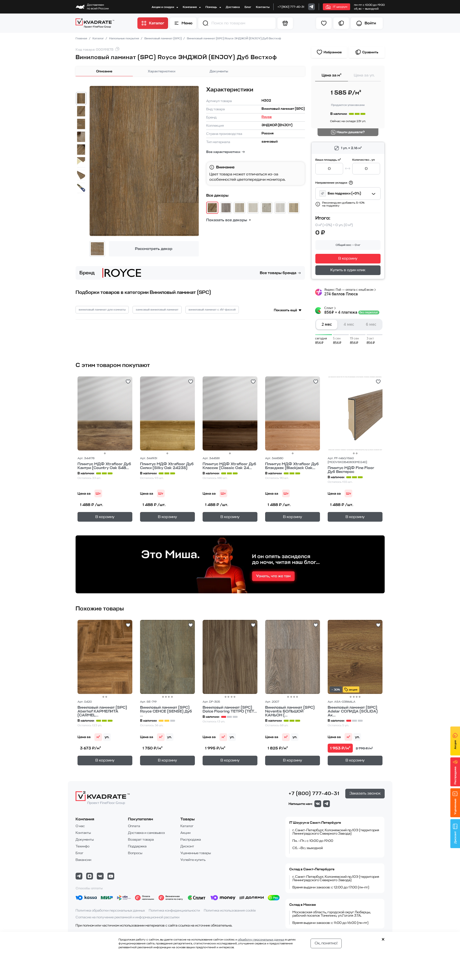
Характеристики (161, 71)
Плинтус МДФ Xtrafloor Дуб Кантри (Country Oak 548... (104, 466)
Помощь (211, 7)
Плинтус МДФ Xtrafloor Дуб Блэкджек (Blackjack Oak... (292, 466)
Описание (104, 71)
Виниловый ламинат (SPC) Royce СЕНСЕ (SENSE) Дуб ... (166, 711)
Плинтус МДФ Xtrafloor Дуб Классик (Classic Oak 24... (229, 466)
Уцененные (455, 807)
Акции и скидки (163, 7)
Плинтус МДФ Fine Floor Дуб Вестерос (351, 470)
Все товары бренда (278, 272)
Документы (219, 71)
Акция (455, 744)
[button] (205, 23)
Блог (248, 7)
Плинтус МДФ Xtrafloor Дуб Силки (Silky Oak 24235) (167, 466)
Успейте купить (192, 860)
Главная (82, 38)
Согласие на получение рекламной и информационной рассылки (127, 917)
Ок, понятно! (326, 943)
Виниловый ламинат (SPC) (163, 38)
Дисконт (187, 846)
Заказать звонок (365, 793)
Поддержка (137, 846)
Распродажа (190, 839)
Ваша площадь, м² (328, 160)
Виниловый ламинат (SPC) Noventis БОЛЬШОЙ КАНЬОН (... (290, 711)
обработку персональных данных (261, 939)
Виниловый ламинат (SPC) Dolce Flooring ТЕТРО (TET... (230, 709)
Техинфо (82, 846)
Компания (190, 7)
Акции (185, 833)
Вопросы (135, 853)
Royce (267, 117)
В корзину (347, 258)
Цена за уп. (364, 75)
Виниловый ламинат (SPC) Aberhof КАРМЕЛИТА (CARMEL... (102, 711)
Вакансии (83, 860)
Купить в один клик (347, 270)
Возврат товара (141, 839)
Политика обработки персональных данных (110, 910)
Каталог (98, 38)
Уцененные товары (195, 853)
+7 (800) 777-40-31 (290, 7)
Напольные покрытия (124, 38)
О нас (80, 826)
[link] (311, 6)
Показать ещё (285, 310)
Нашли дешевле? (351, 132)
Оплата (134, 826)
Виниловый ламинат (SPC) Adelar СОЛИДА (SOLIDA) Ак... (353, 711)
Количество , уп (363, 160)
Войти (370, 23)
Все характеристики (223, 152)
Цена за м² (331, 75)
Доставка (233, 7)
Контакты (262, 7)
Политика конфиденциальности (174, 910)
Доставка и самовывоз (146, 833)
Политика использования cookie (230, 910)
